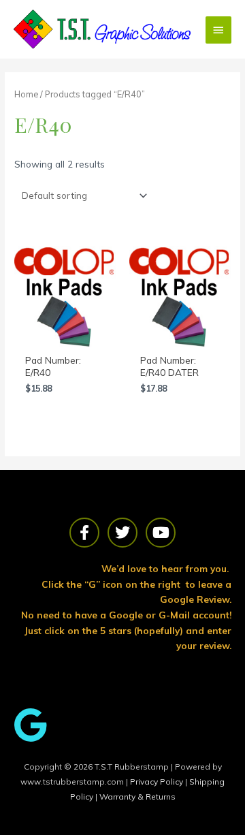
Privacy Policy (157, 781)
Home (26, 94)
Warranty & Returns (137, 796)
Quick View (65, 335)
